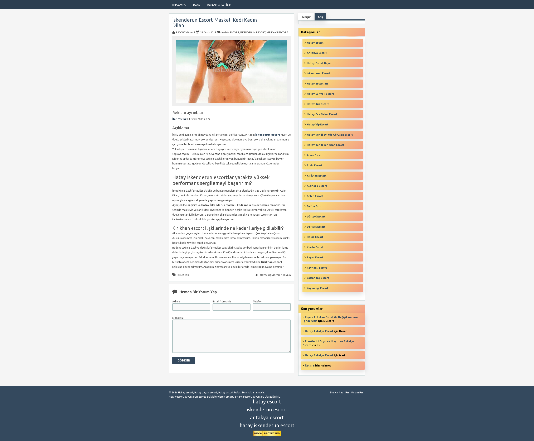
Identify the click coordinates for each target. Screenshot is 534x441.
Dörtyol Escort (316, 216)
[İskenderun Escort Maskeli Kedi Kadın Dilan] (231, 104)
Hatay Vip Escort (317, 124)
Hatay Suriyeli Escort (320, 93)
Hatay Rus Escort (318, 104)
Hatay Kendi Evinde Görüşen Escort (330, 134)
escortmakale (185, 32)
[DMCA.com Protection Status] (267, 435)
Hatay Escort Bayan (319, 63)
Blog (196, 4)
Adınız (176, 301)
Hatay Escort (230, 32)
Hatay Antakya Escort (319, 331)
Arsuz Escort (315, 155)
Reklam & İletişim (219, 4)
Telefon (257, 301)
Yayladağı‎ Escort (317, 288)
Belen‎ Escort (315, 196)
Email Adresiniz (222, 301)
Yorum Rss (357, 392)
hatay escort (267, 401)
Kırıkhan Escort (277, 32)
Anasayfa (179, 4)
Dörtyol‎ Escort (316, 226)
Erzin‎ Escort (314, 165)
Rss (347, 392)
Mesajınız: (178, 317)
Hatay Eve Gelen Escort (322, 114)
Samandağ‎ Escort (318, 278)
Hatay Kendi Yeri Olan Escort (325, 145)
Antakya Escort (317, 53)
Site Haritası (337, 392)
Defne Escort (315, 206)
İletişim (310, 365)
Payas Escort (315, 257)
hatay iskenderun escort (267, 425)
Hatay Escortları (317, 83)
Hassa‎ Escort (315, 237)
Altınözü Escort (317, 185)
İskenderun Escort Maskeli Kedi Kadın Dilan (214, 22)
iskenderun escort (267, 409)
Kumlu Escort (315, 247)
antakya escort (267, 417)
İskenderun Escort (253, 32)
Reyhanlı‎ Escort (317, 267)
